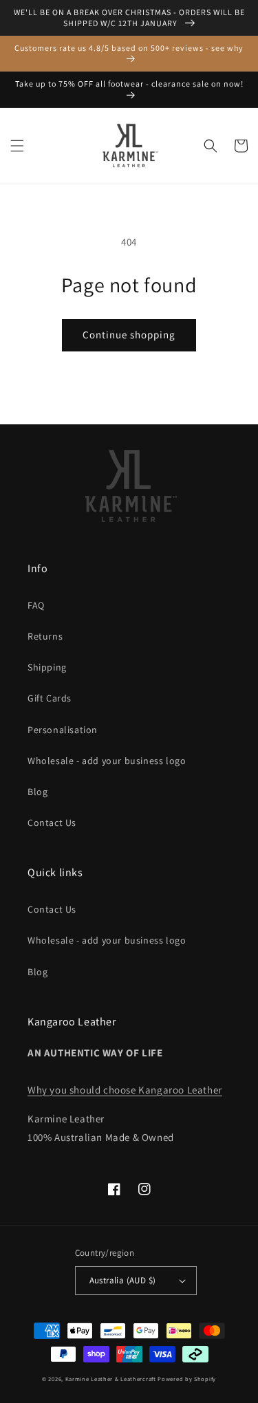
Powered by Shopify (187, 1378)
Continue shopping (129, 334)
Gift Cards (50, 698)
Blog (37, 791)
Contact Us (52, 822)
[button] (17, 146)
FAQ (36, 605)
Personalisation (63, 730)
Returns (45, 636)
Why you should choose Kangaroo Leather (125, 1089)
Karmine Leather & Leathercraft (110, 1378)
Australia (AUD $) (122, 1280)
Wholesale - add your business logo (107, 760)
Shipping (47, 667)
